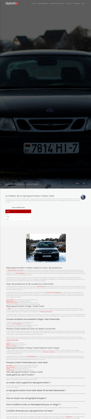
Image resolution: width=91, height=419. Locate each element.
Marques (77, 183)
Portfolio (69, 3)
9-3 (7, 214)
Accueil (33, 3)
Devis (83, 3)
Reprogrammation (43, 3)
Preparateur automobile (57, 3)
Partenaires (76, 3)
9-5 (7, 219)
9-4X (8, 216)
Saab (83, 183)
